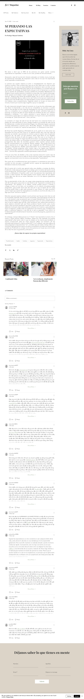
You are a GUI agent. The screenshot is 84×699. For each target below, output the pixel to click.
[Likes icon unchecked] (10, 332)
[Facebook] (71, 5)
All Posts (5, 13)
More (50, 13)
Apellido (48, 663)
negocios (32, 241)
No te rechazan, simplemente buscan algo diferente (43, 280)
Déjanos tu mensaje (51, 672)
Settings (69, 696)
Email (65, 93)
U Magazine (12, 4)
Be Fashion (15, 13)
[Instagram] (75, 5)
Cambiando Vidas (11, 279)
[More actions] (54, 21)
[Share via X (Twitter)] (9, 250)
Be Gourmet (25, 13)
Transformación (10, 241)
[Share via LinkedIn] (14, 250)
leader (18, 241)
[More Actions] (54, 307)
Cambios (25, 241)
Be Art (34, 13)
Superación (40, 241)
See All (53, 259)
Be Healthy (42, 13)
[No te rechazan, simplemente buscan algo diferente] (43, 269)
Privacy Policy (9, 697)
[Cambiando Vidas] (16, 269)
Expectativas (49, 241)
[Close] (82, 696)
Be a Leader (8, 245)
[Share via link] (18, 250)
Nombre (15, 663)
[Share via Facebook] (5, 250)
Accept (77, 696)
